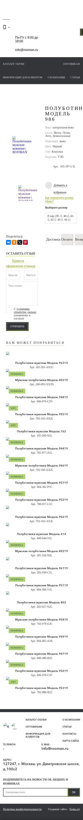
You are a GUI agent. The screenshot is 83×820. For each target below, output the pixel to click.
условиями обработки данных (25, 310)
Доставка (52, 239)
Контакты (69, 733)
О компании (56, 77)
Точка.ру (74, 809)
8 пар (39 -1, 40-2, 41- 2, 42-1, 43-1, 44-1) (61, 218)
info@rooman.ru (26, 50)
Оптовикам (71, 63)
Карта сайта (70, 740)
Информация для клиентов (22, 77)
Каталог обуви (13, 63)
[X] (19, 242)
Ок (74, 792)
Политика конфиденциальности (22, 809)
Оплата (67, 239)
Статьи (75, 77)
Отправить (17, 326)
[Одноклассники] (14, 242)
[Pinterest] (25, 242)
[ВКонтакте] (8, 242)
